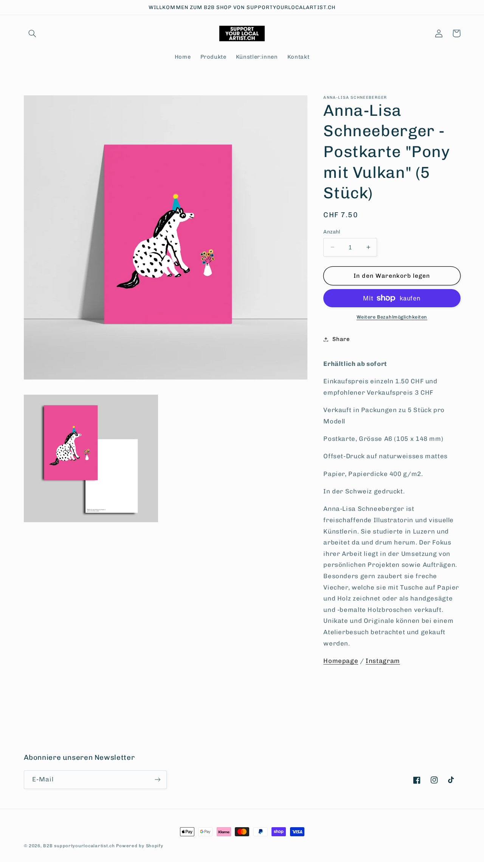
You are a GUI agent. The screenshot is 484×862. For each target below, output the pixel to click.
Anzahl (332, 232)
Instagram (383, 660)
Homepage (340, 660)
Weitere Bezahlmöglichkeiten (392, 317)
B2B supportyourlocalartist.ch (79, 845)
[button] (32, 33)
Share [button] (340, 339)
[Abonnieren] (157, 779)
